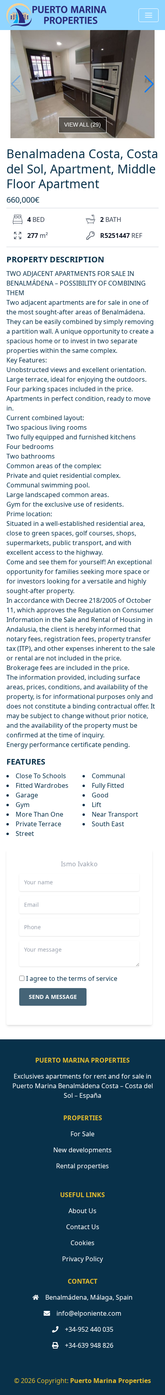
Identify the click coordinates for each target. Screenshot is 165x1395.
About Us (82, 1210)
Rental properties (82, 1165)
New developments (82, 1149)
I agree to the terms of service (71, 978)
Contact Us (82, 1226)
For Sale (82, 1133)
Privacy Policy (82, 1258)
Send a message (53, 996)
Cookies (82, 1242)
